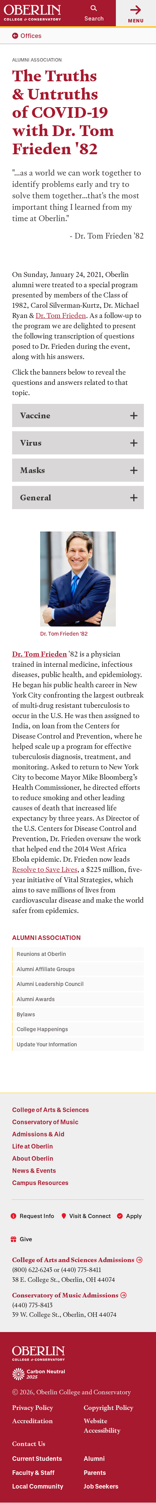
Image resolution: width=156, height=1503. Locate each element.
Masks (32, 470)
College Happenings (42, 1029)
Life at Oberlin (32, 1146)
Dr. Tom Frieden (61, 315)
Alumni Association (46, 937)
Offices (31, 35)
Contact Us (28, 1444)
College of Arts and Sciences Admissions (73, 1260)
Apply (134, 1215)
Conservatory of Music (45, 1121)
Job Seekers (101, 1486)
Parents (95, 1472)
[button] (90, 13)
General (35, 497)
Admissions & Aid (38, 1134)
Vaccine (35, 415)
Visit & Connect (90, 1215)
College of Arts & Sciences (50, 1109)
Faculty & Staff (33, 1472)
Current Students (37, 1458)
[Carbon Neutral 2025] (78, 1374)
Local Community (37, 1486)
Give (26, 1239)
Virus (31, 443)
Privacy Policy (32, 1407)
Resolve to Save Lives (44, 869)
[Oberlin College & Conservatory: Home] (32, 13)
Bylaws (26, 1014)
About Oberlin (32, 1158)
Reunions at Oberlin (41, 954)
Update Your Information (47, 1044)
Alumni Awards (36, 999)
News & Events (34, 1170)
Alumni (94, 1458)
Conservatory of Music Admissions (65, 1295)
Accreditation (32, 1421)
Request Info (37, 1215)
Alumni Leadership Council (50, 984)
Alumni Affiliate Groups (46, 969)
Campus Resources (40, 1182)
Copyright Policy (108, 1407)
